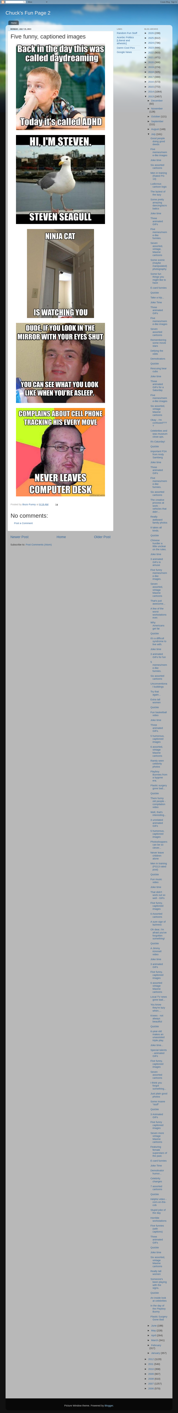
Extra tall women (155, 701)
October (156, 116)
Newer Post (19, 537)
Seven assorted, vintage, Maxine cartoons (156, 249)
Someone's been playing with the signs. (158, 1284)
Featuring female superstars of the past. (158, 1151)
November (157, 108)
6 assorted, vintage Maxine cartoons (156, 751)
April (154, 1335)
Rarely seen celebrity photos (157, 763)
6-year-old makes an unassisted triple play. (157, 1036)
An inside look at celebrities (158, 1299)
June (154, 1325)
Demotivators (157, 358)
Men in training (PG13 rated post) (158, 866)
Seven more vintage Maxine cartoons (157, 1138)
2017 (151, 77)
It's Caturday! (157, 441)
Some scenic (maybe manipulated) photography (158, 264)
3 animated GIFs (156, 966)
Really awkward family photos (158, 519)
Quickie (154, 292)
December (157, 100)
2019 (151, 67)
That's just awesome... (157, 602)
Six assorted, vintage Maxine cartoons (157, 410)
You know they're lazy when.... (157, 1007)
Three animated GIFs (156, 221)
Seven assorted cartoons (156, 332)
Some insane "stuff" (157, 1103)
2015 (151, 86)
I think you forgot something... (158, 1085)
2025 (151, 38)
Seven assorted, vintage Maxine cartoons (156, 589)
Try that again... (155, 693)
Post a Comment (23, 523)
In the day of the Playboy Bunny (158, 1308)
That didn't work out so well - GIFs (157, 895)
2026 (151, 33)
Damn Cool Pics (126, 47)
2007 (151, 1383)
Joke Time (156, 302)
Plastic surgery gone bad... (158, 787)
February (156, 1345)
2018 (151, 72)
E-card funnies (158, 287)
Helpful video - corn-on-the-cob (158, 1202)
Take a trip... (157, 297)
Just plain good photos (158, 1095)
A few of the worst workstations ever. (158, 613)
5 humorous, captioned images (157, 739)
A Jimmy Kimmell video (155, 951)
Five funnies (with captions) (157, 1228)
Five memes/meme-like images (158, 152)
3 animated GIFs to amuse (156, 562)
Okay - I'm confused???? (158, 423)
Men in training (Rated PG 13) (158, 176)
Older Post (102, 537)
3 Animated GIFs (156, 1116)
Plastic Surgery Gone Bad (158, 1318)
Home (14, 23)
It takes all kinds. (156, 529)
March (155, 1340)
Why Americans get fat (157, 625)
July (153, 134)
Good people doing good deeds (157, 141)
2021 (151, 57)
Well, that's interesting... (158, 814)
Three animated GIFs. (156, 728)
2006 (151, 1388)
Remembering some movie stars (158, 343)
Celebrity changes (156, 1180)
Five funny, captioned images (156, 906)
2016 (151, 81)
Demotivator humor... (157, 1172)
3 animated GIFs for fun (158, 656)
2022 (151, 52)
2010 (151, 1369)
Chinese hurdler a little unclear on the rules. (158, 545)
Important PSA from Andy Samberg (158, 454)
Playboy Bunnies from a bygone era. (158, 776)
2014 (151, 91)
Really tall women (155, 1273)
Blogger (109, 1405)
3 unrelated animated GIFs (156, 823)
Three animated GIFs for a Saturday (157, 386)
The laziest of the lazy (157, 193)
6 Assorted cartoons (156, 915)
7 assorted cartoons (156, 1188)
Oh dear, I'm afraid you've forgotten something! (158, 934)
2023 (151, 47)
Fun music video (156, 881)
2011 (151, 1364)
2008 (151, 1378)
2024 (151, 42)
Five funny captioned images (156, 1125)
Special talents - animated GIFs (158, 1053)
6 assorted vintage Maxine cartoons (156, 987)
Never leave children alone (157, 855)
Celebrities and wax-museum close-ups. (158, 433)
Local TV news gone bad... (158, 998)
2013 (151, 96)
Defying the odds (156, 352)
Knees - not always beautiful (156, 1018)
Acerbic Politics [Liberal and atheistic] (125, 40)
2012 (151, 1359)
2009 (151, 1374)
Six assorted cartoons (157, 166)
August (155, 129)
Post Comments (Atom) (39, 544)
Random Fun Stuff (127, 33)
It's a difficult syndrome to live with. (158, 641)
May (154, 1330)
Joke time (155, 160)
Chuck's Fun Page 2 (28, 13)
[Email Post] (56, 504)
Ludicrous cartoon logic (158, 185)
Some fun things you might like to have (158, 278)
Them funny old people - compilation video (158, 803)
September (157, 121)
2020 (151, 62)
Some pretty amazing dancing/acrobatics (158, 204)
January (156, 1353)
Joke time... (156, 1045)
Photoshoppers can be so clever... (158, 844)
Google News (124, 52)
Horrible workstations (158, 1219)
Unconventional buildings (158, 685)
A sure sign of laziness (158, 923)
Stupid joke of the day (158, 1211)
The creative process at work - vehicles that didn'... (158, 505)
